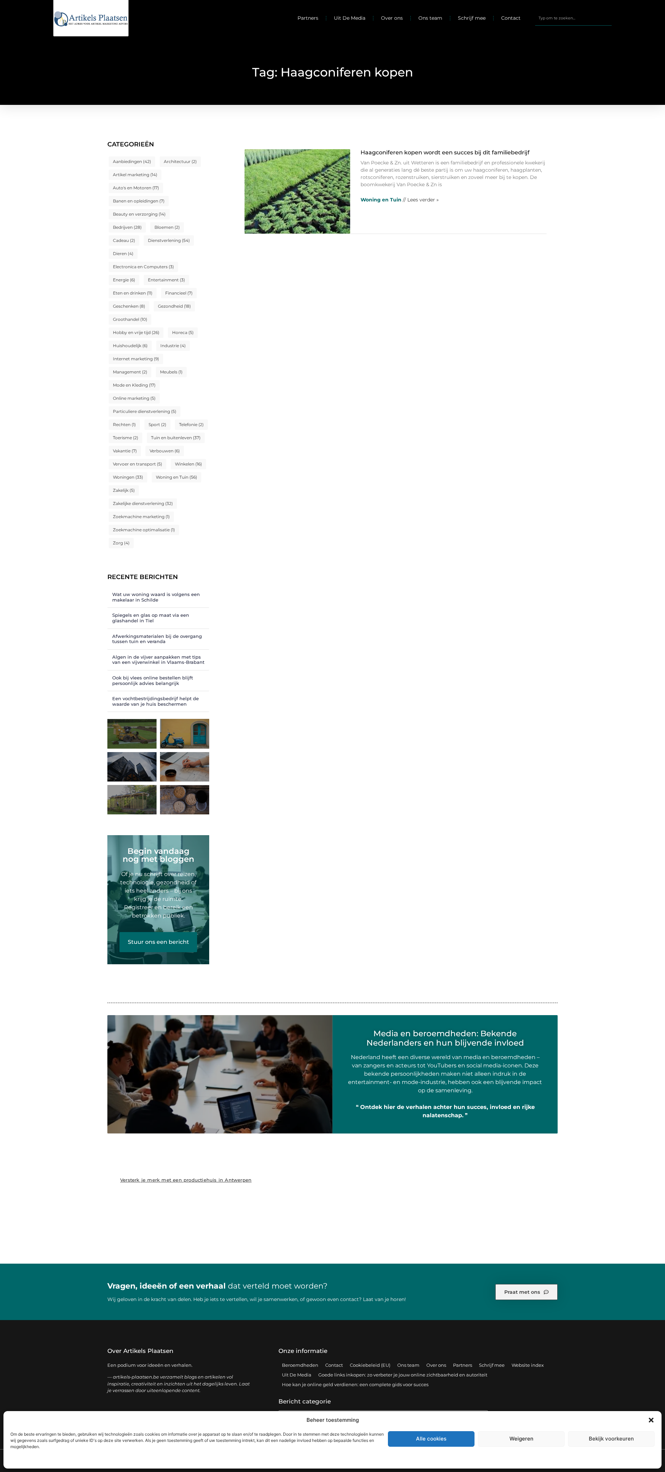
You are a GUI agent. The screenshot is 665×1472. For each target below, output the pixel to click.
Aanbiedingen (132, 161)
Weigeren (521, 1438)
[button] (651, 1420)
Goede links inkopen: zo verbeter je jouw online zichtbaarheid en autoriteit (402, 1375)
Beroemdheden (300, 1365)
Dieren (123, 253)
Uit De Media (349, 18)
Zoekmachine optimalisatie (144, 529)
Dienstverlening (169, 240)
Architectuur (180, 161)
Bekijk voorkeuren (611, 1438)
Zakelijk (124, 490)
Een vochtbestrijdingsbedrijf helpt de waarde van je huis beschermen (155, 701)
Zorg (121, 542)
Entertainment (166, 279)
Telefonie (191, 424)
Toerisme (125, 437)
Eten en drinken (132, 293)
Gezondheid (174, 306)
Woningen (128, 477)
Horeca (183, 332)
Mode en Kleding (134, 385)
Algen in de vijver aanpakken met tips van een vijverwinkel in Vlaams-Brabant (158, 659)
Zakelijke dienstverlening (143, 503)
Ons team (430, 18)
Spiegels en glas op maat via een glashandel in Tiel (150, 617)
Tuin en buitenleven (176, 437)
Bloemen (167, 227)
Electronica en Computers (143, 266)
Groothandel (130, 319)
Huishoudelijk (130, 345)
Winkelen (188, 464)
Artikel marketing (135, 174)
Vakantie (125, 450)
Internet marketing (136, 358)
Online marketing (134, 398)
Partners (308, 18)
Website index (528, 1365)
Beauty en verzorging (139, 214)
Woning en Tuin (176, 477)
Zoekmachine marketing (141, 516)
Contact (511, 18)
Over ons (392, 18)
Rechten (124, 424)
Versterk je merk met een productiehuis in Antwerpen (185, 1180)
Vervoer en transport (137, 464)
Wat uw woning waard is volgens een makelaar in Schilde (156, 597)
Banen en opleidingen (139, 201)
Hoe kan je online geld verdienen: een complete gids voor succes (355, 1384)
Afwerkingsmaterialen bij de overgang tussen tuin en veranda (157, 638)
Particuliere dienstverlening (144, 411)
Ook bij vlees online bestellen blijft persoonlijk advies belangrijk (152, 680)
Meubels (171, 371)
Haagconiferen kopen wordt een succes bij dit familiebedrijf (445, 152)
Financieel (179, 293)
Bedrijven (127, 227)
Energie (124, 279)
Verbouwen (165, 450)
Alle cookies (431, 1438)
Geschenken (129, 306)
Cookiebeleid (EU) (370, 1365)
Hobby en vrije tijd (136, 332)
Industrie (173, 345)
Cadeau (124, 240)
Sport (157, 424)
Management (130, 371)
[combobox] (573, 18)
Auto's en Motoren (136, 187)
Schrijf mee (472, 18)
